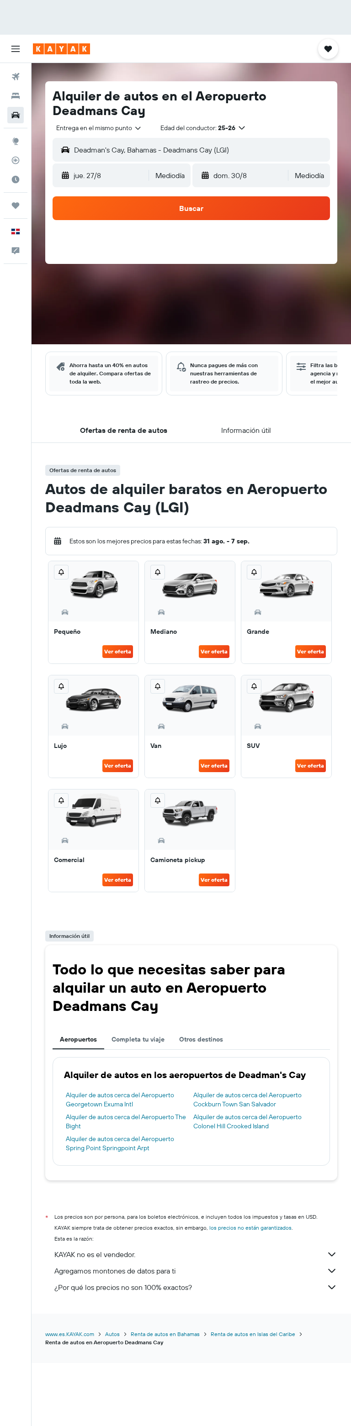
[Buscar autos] (15, 115)
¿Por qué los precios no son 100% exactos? (123, 1287)
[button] (15, 49)
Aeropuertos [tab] (78, 1039)
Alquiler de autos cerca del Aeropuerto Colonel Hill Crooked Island (247, 1121)
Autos (112, 1334)
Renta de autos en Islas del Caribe (253, 1334)
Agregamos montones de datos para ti (115, 1270)
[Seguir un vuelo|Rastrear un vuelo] (15, 160)
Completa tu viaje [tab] (138, 1039)
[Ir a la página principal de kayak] (61, 48)
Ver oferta (117, 651)
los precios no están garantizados (250, 1227)
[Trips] (15, 205)
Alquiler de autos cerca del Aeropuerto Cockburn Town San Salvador (247, 1099)
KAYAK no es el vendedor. (94, 1254)
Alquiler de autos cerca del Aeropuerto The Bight (126, 1121)
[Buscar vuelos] (15, 77)
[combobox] (99, 127)
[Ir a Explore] (15, 141)
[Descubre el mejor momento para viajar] (15, 179)
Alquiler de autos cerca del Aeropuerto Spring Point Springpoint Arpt (120, 1143)
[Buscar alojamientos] (15, 96)
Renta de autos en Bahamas (165, 1334)
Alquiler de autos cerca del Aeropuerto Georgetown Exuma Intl (120, 1099)
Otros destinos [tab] (201, 1039)
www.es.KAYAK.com (69, 1334)
